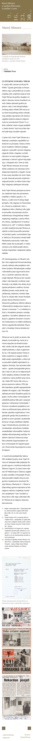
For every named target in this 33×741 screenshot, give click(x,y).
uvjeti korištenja (8, 735)
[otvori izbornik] (29, 16)
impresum (6, 737)
